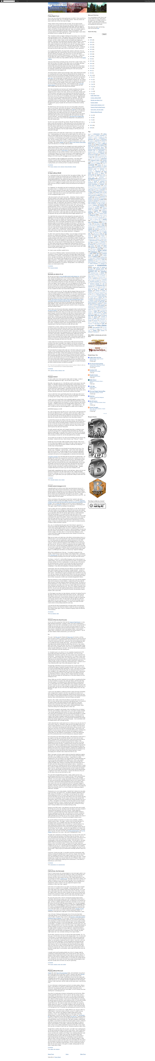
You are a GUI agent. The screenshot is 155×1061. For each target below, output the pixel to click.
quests (96, 255)
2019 (91, 56)
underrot (95, 305)
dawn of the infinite (100, 170)
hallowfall (95, 200)
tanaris (95, 289)
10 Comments (50, 611)
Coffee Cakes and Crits (95, 357)
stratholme (90, 286)
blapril (89, 153)
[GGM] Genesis (93, 387)
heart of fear (91, 206)
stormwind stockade (94, 283)
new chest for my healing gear (77, 116)
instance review (103, 213)
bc (94, 145)
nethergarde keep (93, 240)
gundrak (90, 200)
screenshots (102, 265)
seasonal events (61, 864)
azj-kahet (91, 140)
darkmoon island (92, 168)
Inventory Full (93, 370)
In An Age (92, 386)
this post (58, 637)
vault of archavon (96, 309)
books (96, 155)
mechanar (103, 228)
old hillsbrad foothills (101, 243)
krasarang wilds (97, 219)
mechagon (97, 228)
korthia (91, 219)
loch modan (97, 223)
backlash (59, 504)
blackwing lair (101, 151)
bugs (91, 157)
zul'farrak (90, 331)
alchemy (92, 135)
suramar (103, 286)
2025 (91, 42)
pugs (59, 166)
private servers (102, 250)
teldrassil (98, 290)
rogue (103, 259)
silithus (89, 276)
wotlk (103, 323)
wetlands (95, 320)
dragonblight (101, 177)
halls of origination (101, 202)
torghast (91, 300)
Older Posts (83, 1054)
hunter (96, 210)
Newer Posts (51, 1054)
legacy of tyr (102, 220)
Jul (92, 89)
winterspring (90, 323)
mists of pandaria (92, 230)
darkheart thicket (102, 167)
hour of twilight (102, 209)
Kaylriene (92, 396)
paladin (99, 245)
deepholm (96, 173)
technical (56, 267)
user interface (101, 305)
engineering (104, 186)
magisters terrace (91, 226)
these (68, 637)
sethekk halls (102, 270)
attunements (104, 139)
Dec (92, 77)
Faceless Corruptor (53, 456)
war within (91, 315)
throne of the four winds (92, 296)
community (91, 165)
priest (99, 249)
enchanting (94, 186)
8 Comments (50, 1047)
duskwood (102, 181)
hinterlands (96, 209)
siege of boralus (91, 275)
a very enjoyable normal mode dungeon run (69, 276)
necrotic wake (102, 237)
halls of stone (101, 203)
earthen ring (102, 182)
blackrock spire (91, 150)
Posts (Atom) (57, 1057)
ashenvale (90, 139)
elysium (98, 185)
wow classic (102, 325)
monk (101, 233)
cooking (99, 164)
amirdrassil (90, 136)
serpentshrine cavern (93, 270)
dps (51, 613)
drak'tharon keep (101, 178)
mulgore (89, 236)
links (90, 224)
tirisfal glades (98, 298)
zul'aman (103, 330)
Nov (92, 79)
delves (102, 173)
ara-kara (100, 136)
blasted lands (95, 153)
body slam (50, 78)
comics (104, 163)
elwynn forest (91, 185)
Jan (92, 122)
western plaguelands (101, 319)
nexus (100, 240)
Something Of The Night (95, 371)
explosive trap (63, 878)
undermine (90, 305)
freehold (99, 193)
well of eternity (91, 319)
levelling (95, 222)
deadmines (98, 171)
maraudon (90, 228)
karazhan (100, 217)
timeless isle (101, 297)
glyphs (96, 196)
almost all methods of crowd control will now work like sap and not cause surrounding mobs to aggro (67, 502)
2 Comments (50, 862)
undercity (103, 304)
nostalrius (103, 241)
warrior (95, 318)
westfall (89, 320)
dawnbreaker (90, 171)
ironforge (101, 215)
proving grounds (104, 252)
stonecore (62, 166)
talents (89, 289)
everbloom (91, 188)
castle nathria (96, 158)
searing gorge (96, 267)
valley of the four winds (101, 308)
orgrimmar (103, 244)
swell (73, 109)
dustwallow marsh (92, 182)
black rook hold (99, 146)
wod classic (97, 323)
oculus (94, 243)
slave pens (101, 278)
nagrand (103, 236)
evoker (103, 188)
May (92, 93)
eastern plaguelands (93, 184)
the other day (74, 1016)
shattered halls (91, 274)
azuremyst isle (91, 142)
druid (89, 180)
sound (93, 279)
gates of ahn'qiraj (92, 195)
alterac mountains (100, 135)
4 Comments (50, 164)
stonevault (103, 281)
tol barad (105, 298)
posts (71, 637)
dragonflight (91, 178)
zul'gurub (74, 166)
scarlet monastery (94, 263)
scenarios (103, 263)
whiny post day (95, 322)
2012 (91, 73)
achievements (53, 864)
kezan (105, 217)
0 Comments (50, 962)
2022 (91, 49)
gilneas (91, 196)
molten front (95, 233)
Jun (92, 91)
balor (104, 142)
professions (94, 252)
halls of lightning (92, 202)
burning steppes (98, 157)
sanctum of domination (102, 262)
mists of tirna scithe (103, 230)
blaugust (102, 153)
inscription (96, 213)
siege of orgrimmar (101, 275)
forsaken (94, 193)
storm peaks (90, 282)
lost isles (98, 225)
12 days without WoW (54, 173)
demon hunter (91, 174)
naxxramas (90, 237)
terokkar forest (91, 293)
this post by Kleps (52, 310)
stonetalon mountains (94, 281)
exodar (97, 189)
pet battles (100, 247)
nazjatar (97, 237)
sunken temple (97, 286)
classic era (103, 161)
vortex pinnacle (97, 312)
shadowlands (104, 271)
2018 (91, 58)
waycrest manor (102, 318)
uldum (91, 304)
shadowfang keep (92, 271)
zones (94, 330)
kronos (105, 219)
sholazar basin (102, 274)
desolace (99, 174)
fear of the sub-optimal (62, 973)
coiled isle (93, 163)
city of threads (96, 161)
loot (103, 224)
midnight (90, 229)
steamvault (98, 279)
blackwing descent (92, 151)
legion (89, 222)
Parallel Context (94, 375)
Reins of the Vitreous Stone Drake (78, 142)
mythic (95, 236)
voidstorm (90, 312)
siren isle (89, 278)
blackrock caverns (92, 149)
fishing (91, 192)
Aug (92, 86)
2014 (91, 68)
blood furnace (102, 154)
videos (95, 311)
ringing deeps (97, 259)
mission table (102, 229)
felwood (90, 190)
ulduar (105, 302)
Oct (92, 82)
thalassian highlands (99, 293)
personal (52, 267)
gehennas (105, 195)
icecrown (98, 212)
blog (97, 154)
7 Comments (50, 477)
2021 (91, 51)
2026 (91, 40)
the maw (93, 294)
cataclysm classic (95, 160)
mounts (102, 234)
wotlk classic (91, 325)
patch (58, 613)
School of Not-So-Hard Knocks (57, 620)
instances (56, 166)
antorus (95, 136)
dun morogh (96, 180)
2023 (91, 47)
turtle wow (101, 301)
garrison (103, 193)
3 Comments (50, 265)
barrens (90, 143)
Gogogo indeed (52, 376)
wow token (105, 327)
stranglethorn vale (100, 285)
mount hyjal (96, 234)
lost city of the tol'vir (92, 225)
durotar (95, 181)
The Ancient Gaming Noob (96, 363)
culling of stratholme (96, 166)
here (98, 28)
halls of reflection (92, 203)
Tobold (49, 973)
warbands (99, 315)
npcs (89, 243)
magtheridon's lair (101, 226)
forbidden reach (98, 192)
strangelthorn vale (91, 285)
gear (98, 195)
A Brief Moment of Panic (95, 376)
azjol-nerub (97, 140)
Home (67, 1054)
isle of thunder (95, 216)
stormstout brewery (97, 282)
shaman (63, 479)
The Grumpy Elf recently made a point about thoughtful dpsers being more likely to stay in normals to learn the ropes (65, 300)
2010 (91, 125)
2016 (91, 63)
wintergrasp (103, 322)
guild (101, 199)
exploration (102, 189)
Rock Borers (65, 150)
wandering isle (96, 313)
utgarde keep (91, 306)
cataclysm (52, 370)
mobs (91, 232)
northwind (97, 241)
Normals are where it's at (55, 274)
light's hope (104, 222)
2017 (91, 61)
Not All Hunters (93, 401)
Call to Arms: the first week (56, 871)
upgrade (61, 142)
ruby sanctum (102, 260)
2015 (91, 66)
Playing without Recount (55, 970)
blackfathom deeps (99, 147)
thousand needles (101, 294)
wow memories (96, 327)
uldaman (100, 302)
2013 (91, 70)
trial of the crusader (92, 301)
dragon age (102, 175)
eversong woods (98, 188)
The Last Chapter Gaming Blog (97, 391)
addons (51, 1049)
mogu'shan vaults (97, 232)
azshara (103, 140)
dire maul (90, 175)
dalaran (96, 167)
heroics (51, 166)
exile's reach (91, 189)
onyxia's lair (98, 244)
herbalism (90, 208)
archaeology (102, 137)
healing (102, 205)
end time (99, 186)
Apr (92, 115)
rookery (96, 260)
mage (103, 225)
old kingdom (91, 244)
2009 (91, 127)
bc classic (101, 145)
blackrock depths (101, 149)
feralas (94, 190)
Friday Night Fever (53, 16)
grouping (90, 199)
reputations (90, 259)
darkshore (102, 168)
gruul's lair (96, 199)
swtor (99, 287)
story (103, 283)
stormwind (105, 282)
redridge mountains (100, 257)
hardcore (95, 205)
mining (96, 229)
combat (98, 163)
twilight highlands (92, 302)
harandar (89, 205)
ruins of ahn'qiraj (92, 262)
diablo (104, 174)
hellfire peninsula (100, 206)
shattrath (96, 274)
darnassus (90, 170)
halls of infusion (102, 200)
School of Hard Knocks (75, 622)
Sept (92, 84)
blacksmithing (101, 150)
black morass (91, 146)
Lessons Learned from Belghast (97, 397)
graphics (90, 198)
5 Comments (50, 368)
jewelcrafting (90, 217)
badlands (99, 142)
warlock (95, 316)
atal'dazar (97, 139)
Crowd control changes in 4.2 (57, 486)
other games (91, 245)
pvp (57, 864)
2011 (91, 75)
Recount (82, 974)
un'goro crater (97, 304)
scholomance (91, 265)
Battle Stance (93, 380)
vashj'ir (89, 309)
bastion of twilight (97, 143)
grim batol (52, 479)
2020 (91, 54)
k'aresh (95, 217)
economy (102, 184)
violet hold (102, 311)
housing (90, 210)
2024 (91, 44)
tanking (64, 964)
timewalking (90, 298)
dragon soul (91, 177)
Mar (92, 117)
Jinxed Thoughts (94, 407)
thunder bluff (93, 297)
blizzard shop (91, 154)
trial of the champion (100, 300)
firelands (100, 190)
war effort (103, 313)
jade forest (103, 216)
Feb (92, 120)
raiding (95, 256)
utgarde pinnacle (99, 306)
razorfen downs (104, 256)
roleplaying (90, 260)
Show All (105, 413)
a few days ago (53, 555)
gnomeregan (102, 196)
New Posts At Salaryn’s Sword (96, 392)
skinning (95, 278)
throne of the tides (68, 166)
